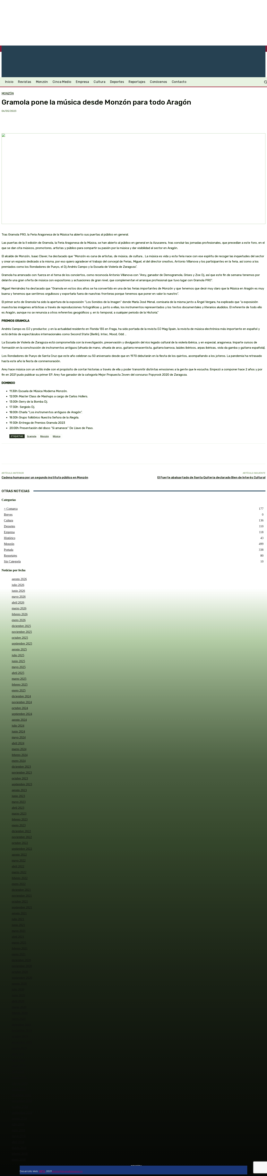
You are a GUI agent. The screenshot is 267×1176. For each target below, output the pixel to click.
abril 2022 (18, 866)
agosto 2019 (19, 1048)
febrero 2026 (20, 614)
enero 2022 (19, 884)
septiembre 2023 (22, 784)
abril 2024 (18, 743)
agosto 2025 (19, 649)
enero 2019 (19, 1089)
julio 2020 (18, 989)
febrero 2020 (20, 1013)
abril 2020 (18, 1001)
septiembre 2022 (22, 848)
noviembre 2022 (22, 837)
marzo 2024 (19, 749)
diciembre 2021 (21, 889)
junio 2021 (18, 925)
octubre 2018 (20, 1106)
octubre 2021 (20, 901)
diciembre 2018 (21, 1095)
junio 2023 (18, 796)
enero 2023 (19, 825)
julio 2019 (18, 1054)
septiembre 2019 (22, 1042)
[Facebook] (84, 1170)
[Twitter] (94, 1170)
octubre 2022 (20, 843)
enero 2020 (19, 1018)
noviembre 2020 (22, 966)
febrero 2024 (20, 755)
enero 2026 (19, 620)
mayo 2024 (19, 737)
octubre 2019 (20, 1036)
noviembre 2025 (22, 631)
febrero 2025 (20, 684)
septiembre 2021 (22, 907)
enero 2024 (19, 760)
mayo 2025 (19, 667)
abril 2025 (18, 672)
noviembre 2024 (22, 702)
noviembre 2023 (22, 772)
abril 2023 (18, 807)
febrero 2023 (20, 819)
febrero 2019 (20, 1083)
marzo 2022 (19, 872)
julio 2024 (18, 725)
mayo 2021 (19, 930)
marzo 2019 (19, 1077)
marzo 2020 (19, 1007)
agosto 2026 (19, 579)
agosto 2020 (19, 983)
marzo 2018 (19, 1147)
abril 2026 (18, 602)
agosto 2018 (19, 1118)
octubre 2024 (20, 708)
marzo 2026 (19, 608)
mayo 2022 (19, 860)
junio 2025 (18, 661)
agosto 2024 (19, 719)
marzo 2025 (19, 678)
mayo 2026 (19, 596)
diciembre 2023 (21, 766)
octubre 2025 (20, 637)
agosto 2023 (19, 790)
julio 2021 (18, 919)
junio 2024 (18, 731)
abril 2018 (18, 1142)
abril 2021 (18, 936)
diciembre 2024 (21, 696)
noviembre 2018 (22, 1101)
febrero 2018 (20, 1153)
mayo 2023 (19, 801)
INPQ (42, 1171)
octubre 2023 (20, 778)
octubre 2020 (20, 972)
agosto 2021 (19, 913)
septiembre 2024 (22, 714)
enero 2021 (19, 954)
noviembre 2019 (22, 1030)
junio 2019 (18, 1059)
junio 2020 (18, 995)
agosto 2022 (19, 854)
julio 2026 (18, 585)
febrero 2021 (20, 948)
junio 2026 (18, 590)
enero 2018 (19, 1159)
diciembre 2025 (21, 626)
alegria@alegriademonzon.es (67, 1171)
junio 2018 (18, 1130)
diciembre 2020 (21, 960)
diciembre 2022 (21, 831)
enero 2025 (19, 690)
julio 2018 (18, 1124)
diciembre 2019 (21, 1024)
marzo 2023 (19, 813)
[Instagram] (89, 1170)
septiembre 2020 (22, 977)
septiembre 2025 (22, 643)
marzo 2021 (19, 942)
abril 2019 (18, 1071)
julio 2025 (18, 655)
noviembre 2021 (22, 895)
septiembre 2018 (22, 1112)
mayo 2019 (19, 1065)
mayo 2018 (19, 1136)
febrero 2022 (20, 878)
